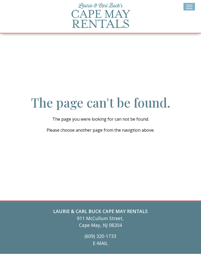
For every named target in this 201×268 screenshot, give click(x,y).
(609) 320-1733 (100, 236)
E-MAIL (100, 243)
